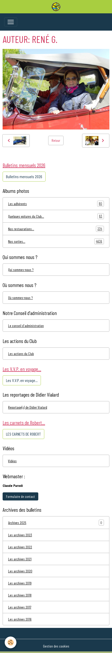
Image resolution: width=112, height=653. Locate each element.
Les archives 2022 (20, 547)
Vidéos (12, 461)
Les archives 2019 (20, 583)
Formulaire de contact (20, 496)
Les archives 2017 (19, 607)
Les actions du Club (21, 353)
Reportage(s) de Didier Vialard (27, 407)
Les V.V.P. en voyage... (22, 380)
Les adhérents (55, 203)
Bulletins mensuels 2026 (24, 176)
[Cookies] (10, 642)
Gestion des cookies (56, 646)
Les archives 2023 (20, 535)
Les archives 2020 (20, 571)
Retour (56, 140)
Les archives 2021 (20, 559)
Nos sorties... (55, 241)
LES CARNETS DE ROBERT (23, 433)
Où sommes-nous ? (20, 297)
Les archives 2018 (20, 595)
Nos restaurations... (55, 228)
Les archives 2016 (20, 619)
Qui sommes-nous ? (21, 269)
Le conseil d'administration (26, 325)
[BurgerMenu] (10, 22)
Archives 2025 (17, 522)
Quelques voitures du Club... (55, 216)
